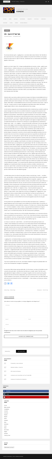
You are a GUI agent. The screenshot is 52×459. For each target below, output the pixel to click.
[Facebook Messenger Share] (11, 283)
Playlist (5, 431)
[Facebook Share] (5, 283)
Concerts (29, 19)
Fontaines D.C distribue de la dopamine (19, 379)
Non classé (6, 429)
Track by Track (7, 435)
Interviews (22, 19)
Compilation (6, 409)
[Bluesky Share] (8, 283)
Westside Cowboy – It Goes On (18, 1)
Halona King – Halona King (9, 290)
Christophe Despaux (8, 36)
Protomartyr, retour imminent (17, 363)
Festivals (36, 19)
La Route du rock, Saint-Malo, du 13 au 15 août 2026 (21, 375)
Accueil (5, 19)
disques (5, 416)
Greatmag (17, 456)
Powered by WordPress (7, 456)
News (10, 19)
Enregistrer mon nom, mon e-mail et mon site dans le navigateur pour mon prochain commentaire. (23, 331)
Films (5, 422)
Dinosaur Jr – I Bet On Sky (42, 290)
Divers (16, 22)
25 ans (11, 22)
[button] (46, 1)
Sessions (5, 22)
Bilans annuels (23, 22)
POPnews (20, 11)
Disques (16, 19)
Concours (43, 19)
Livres (5, 426)
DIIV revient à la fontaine (16, 371)
